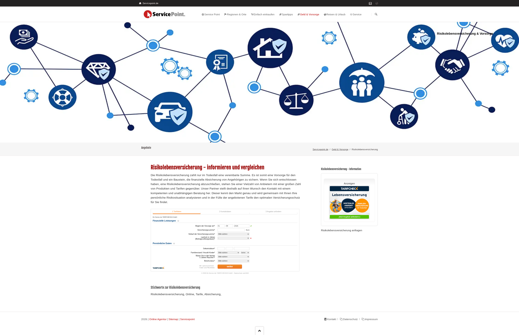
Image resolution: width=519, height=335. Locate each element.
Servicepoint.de (320, 149)
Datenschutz (350, 319)
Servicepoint (187, 319)
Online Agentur (158, 319)
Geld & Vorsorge (340, 149)
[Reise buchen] (377, 3)
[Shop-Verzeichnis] (370, 3)
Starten (376, 14)
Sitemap (173, 319)
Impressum (371, 319)
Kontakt (331, 319)
